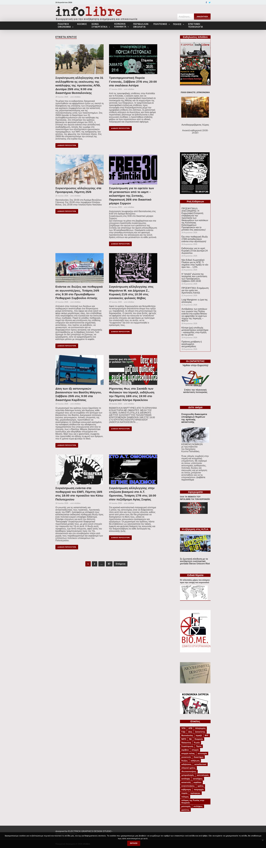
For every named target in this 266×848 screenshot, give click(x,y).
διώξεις (184, 761)
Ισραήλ (199, 735)
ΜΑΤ (207, 735)
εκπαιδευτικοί (200, 764)
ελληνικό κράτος (188, 768)
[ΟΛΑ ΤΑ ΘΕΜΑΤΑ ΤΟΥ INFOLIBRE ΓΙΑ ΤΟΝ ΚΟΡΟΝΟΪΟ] (194, 513)
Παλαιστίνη (186, 743)
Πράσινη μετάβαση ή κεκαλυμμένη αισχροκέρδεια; (191, 344)
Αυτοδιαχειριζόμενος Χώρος (195, 125)
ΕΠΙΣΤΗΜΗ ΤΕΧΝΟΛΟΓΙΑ (195, 25)
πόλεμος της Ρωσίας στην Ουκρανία (192, 801)
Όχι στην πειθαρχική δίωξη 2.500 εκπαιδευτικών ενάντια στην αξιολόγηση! (194, 239)
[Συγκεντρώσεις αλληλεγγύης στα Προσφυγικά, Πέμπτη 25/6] (79, 170)
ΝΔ (190, 739)
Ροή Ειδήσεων (195, 201)
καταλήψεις (198, 779)
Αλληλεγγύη (200, 728)
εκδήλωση (195, 761)
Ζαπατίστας (200, 732)
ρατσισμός (186, 806)
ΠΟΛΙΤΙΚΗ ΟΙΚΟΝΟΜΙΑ (64, 25)
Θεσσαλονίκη (187, 735)
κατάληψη (185, 779)
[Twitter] (209, 2)
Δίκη (190, 732)
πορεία (184, 793)
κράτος (201, 786)
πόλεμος (185, 797)
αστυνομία (202, 753)
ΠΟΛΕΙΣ (177, 24)
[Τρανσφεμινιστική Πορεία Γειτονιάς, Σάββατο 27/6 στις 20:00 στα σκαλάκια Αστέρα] (133, 60)
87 (109, 564)
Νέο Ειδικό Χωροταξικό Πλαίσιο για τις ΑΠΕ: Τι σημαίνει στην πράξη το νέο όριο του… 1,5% (194, 263)
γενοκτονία (186, 757)
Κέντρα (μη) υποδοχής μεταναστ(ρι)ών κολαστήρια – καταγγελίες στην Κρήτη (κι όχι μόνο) (194, 331)
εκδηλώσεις (186, 764)
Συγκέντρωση (187, 746)
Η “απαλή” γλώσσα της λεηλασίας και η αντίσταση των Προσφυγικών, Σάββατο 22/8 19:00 (194, 277)
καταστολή (186, 782)
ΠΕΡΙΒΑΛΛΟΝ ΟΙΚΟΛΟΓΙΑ (141, 25)
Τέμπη (198, 746)
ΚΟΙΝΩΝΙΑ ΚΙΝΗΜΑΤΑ (120, 25)
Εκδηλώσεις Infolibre (195, 37)
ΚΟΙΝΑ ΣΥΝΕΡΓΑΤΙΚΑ (100, 25)
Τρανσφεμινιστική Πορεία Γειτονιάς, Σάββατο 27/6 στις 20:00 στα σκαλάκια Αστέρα (133, 81)
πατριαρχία (199, 789)
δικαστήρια (198, 757)
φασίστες (185, 810)
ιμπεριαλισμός (187, 775)
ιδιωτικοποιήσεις (188, 771)
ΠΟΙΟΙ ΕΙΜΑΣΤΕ (188, 92)
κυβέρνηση (186, 789)
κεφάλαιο (197, 782)
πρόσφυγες (195, 793)
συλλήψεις (198, 806)
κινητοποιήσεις (188, 786)
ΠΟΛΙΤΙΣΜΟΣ (160, 24)
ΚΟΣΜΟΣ (82, 24)
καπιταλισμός (203, 775)
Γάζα (183, 732)
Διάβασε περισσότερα (66, 145)
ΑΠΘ (190, 728)
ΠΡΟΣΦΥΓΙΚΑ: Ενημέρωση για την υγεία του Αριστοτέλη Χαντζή (195, 290)
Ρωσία (197, 743)
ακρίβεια (185, 750)
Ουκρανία (199, 739)
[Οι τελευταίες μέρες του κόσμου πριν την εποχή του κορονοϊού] (194, 599)
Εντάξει (133, 843)
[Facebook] (206, 2)
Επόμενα (120, 564)
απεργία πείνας (188, 753)
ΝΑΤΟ (183, 739)
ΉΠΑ (183, 728)
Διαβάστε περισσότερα (193, 478)
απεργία (195, 750)
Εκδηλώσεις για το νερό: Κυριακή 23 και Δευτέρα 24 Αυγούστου (194, 250)
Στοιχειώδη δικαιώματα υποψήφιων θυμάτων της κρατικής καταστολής (194, 418)
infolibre (77, 97)
